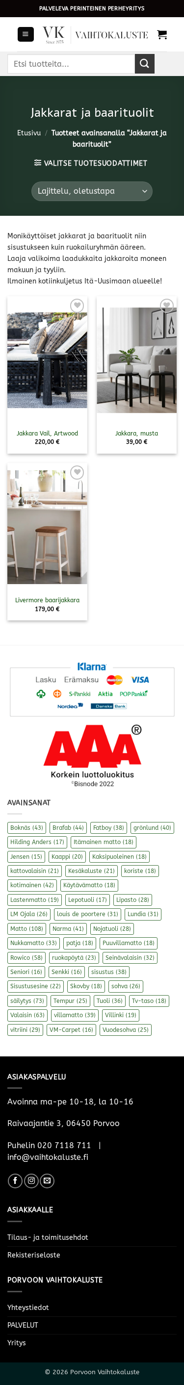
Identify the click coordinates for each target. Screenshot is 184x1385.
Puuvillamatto (129, 943)
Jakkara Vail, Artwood (47, 433)
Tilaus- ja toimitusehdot (47, 1237)
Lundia (143, 914)
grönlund (152, 827)
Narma (68, 928)
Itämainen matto (103, 842)
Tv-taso (149, 1001)
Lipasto (132, 900)
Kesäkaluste (91, 871)
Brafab (68, 827)
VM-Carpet (71, 1029)
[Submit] (145, 63)
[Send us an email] (47, 1181)
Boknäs (26, 827)
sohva (125, 986)
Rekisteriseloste (33, 1255)
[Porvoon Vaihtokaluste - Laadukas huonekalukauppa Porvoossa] (96, 34)
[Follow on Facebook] (15, 1181)
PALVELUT (22, 1325)
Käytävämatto (89, 885)
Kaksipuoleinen (119, 856)
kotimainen (32, 885)
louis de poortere (87, 914)
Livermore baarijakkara (47, 600)
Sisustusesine (35, 986)
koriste (140, 871)
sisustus (109, 972)
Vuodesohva (126, 1029)
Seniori (26, 972)
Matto (26, 928)
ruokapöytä (74, 957)
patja (79, 943)
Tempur (70, 1001)
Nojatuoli (112, 928)
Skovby (86, 986)
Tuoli (110, 1001)
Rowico (26, 957)
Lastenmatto (34, 900)
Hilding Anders (37, 842)
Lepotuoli (87, 900)
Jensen (26, 856)
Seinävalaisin (130, 957)
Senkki (67, 972)
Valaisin (27, 1015)
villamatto (75, 1015)
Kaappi (67, 856)
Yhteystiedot (28, 1308)
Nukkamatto (33, 943)
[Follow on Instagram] (31, 1181)
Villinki (120, 1015)
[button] (25, 34)
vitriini (25, 1029)
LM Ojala (29, 914)
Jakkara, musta (136, 433)
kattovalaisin (34, 871)
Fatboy (108, 827)
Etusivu (29, 133)
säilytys (27, 1001)
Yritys (16, 1343)
